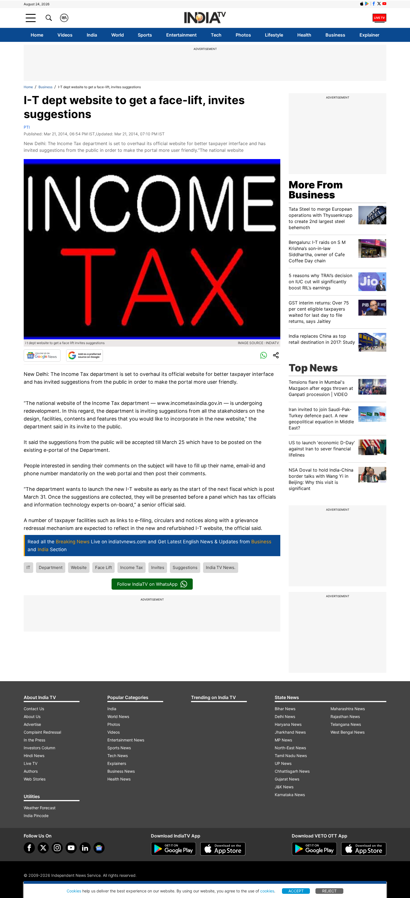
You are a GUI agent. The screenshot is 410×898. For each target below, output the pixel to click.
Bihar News (285, 708)
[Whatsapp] (263, 355)
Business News (121, 771)
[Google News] (42, 355)
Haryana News (288, 724)
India (92, 35)
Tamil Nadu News (291, 755)
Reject (329, 891)
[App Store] (222, 849)
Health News (119, 779)
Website (79, 567)
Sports (145, 35)
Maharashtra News (348, 708)
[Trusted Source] (84, 355)
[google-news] (99, 847)
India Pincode (36, 815)
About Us (32, 716)
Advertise (32, 724)
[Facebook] (29, 847)
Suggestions (185, 567)
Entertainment (181, 35)
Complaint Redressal (42, 732)
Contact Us (34, 708)
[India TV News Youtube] (384, 4)
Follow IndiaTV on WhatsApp (147, 584)
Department (50, 567)
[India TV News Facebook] (374, 4)
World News (118, 716)
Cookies (74, 891)
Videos (65, 35)
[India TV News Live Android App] (173, 849)
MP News (283, 740)
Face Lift (103, 567)
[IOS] (362, 4)
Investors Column (39, 747)
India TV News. (220, 567)
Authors (31, 771)
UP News (283, 763)
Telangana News (346, 724)
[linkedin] (85, 847)
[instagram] (57, 847)
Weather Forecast (40, 807)
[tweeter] (43, 847)
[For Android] (314, 849)
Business (335, 35)
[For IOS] (363, 849)
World (117, 35)
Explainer (369, 35)
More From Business (316, 190)
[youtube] (71, 847)
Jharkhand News (290, 732)
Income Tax (131, 567)
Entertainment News (125, 740)
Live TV (30, 763)
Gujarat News (287, 779)
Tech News (117, 755)
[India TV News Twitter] (379, 4)
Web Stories (34, 779)
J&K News (284, 786)
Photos (243, 35)
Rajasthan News (345, 716)
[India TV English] (205, 18)
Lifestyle (274, 35)
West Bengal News (348, 732)
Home (37, 35)
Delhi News (285, 716)
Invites (157, 567)
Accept (296, 891)
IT (28, 567)
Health (304, 35)
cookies (267, 891)
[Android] (367, 4)
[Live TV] (379, 18)
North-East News (290, 747)
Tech (216, 35)
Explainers (116, 763)
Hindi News (34, 755)
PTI (27, 127)
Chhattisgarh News (292, 771)
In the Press (34, 740)
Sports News (119, 747)
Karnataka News (290, 794)
